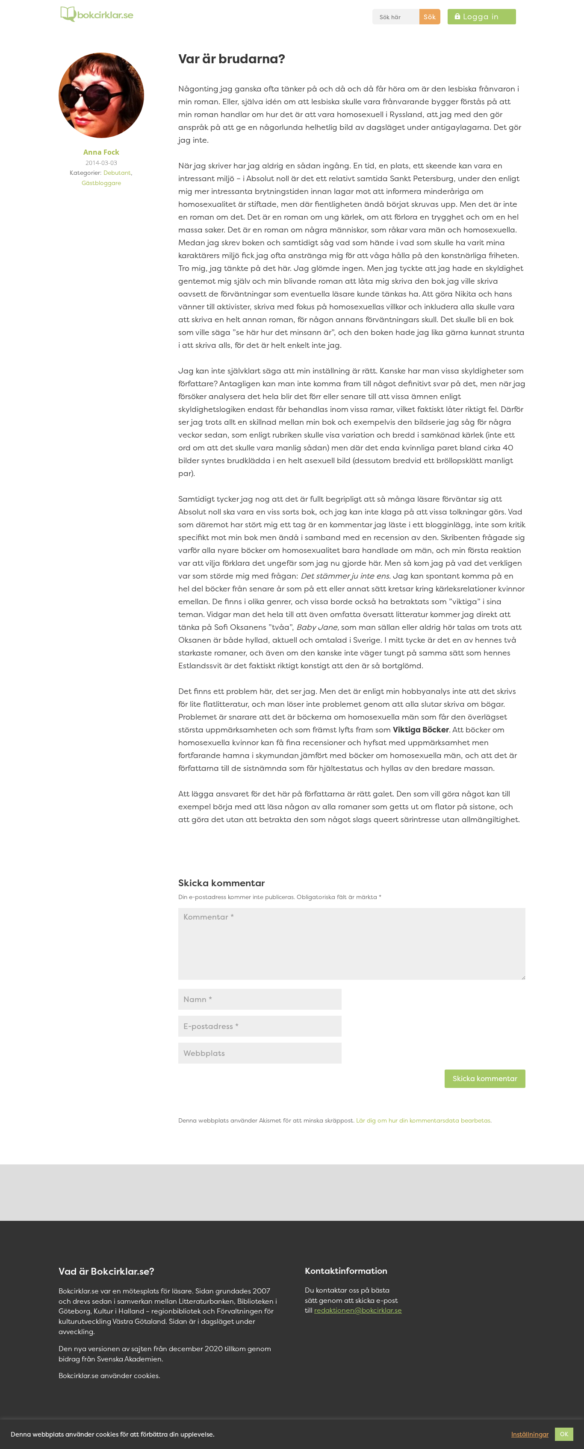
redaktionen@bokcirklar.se (358, 1310)
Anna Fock (101, 152)
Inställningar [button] (530, 1434)
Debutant (117, 172)
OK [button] (564, 1434)
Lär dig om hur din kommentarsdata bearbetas (423, 1120)
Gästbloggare (101, 183)
